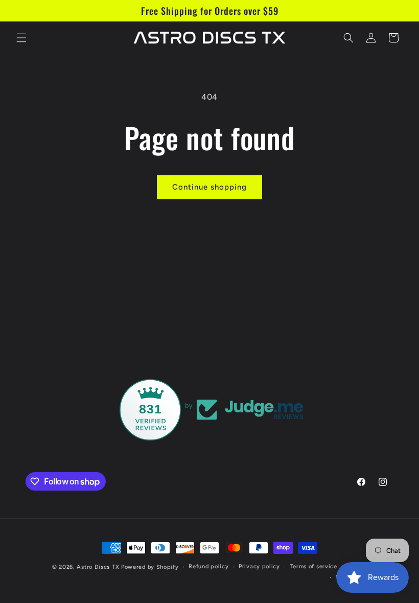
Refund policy (208, 566)
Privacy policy (259, 566)
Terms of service (313, 566)
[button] (21, 38)
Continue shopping (209, 187)
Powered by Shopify (150, 567)
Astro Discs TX (98, 567)
